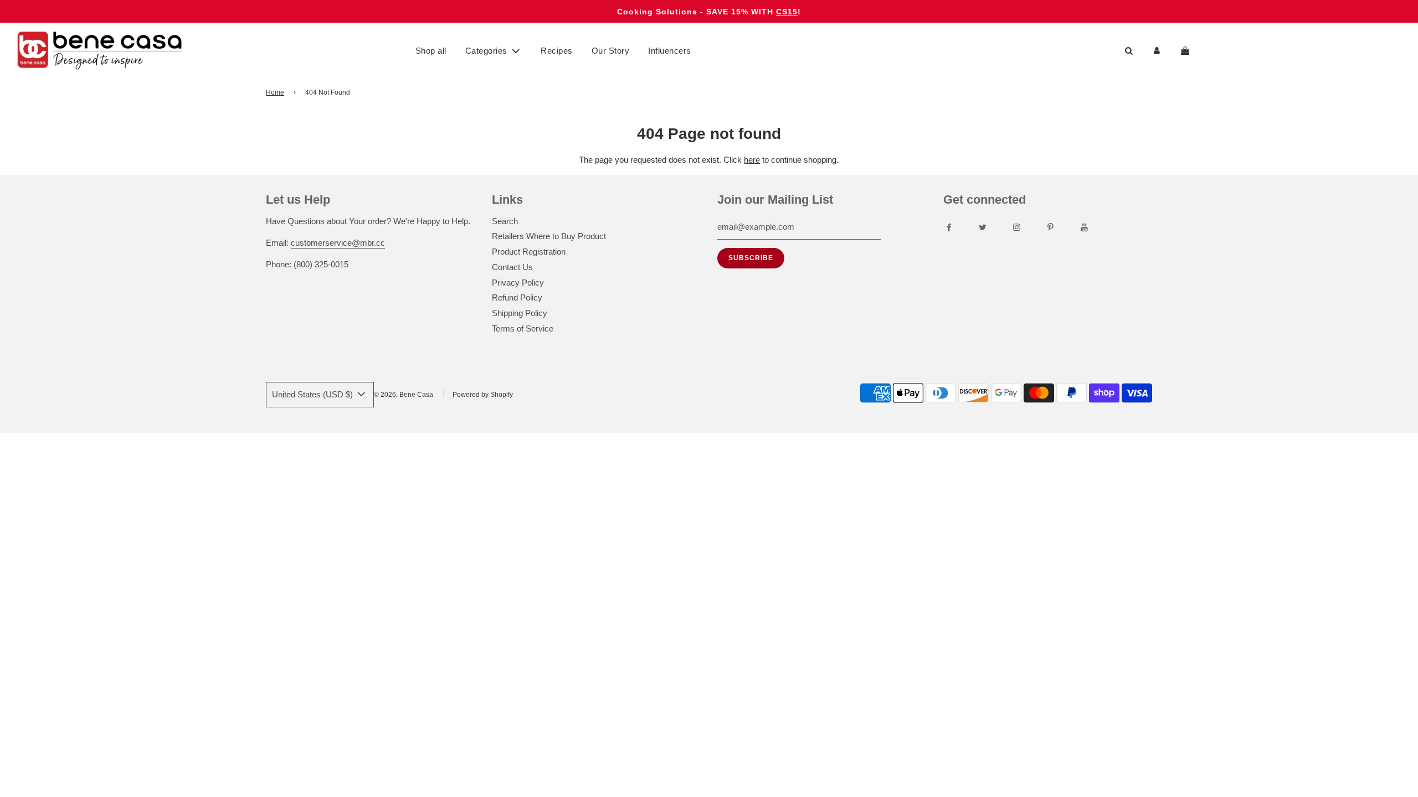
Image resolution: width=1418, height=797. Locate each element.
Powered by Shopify (483, 394)
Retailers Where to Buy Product (549, 236)
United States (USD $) (313, 394)
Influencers (669, 50)
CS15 (787, 11)
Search (505, 221)
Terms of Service (522, 328)
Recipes (557, 50)
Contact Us (512, 267)
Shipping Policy (519, 313)
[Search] (1128, 51)
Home (275, 92)
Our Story (611, 50)
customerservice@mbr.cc (338, 242)
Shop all (430, 50)
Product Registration (529, 251)
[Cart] (1186, 51)
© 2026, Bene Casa (403, 394)
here (752, 159)
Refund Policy (517, 297)
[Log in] (1157, 51)
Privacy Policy (518, 282)
